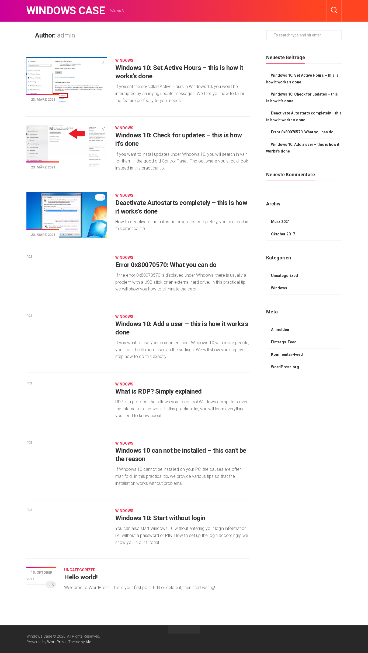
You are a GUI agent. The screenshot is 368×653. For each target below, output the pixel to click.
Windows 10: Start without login (160, 518)
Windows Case (65, 10)
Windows (124, 60)
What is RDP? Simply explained (158, 391)
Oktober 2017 (283, 234)
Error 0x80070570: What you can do (166, 265)
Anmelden (280, 329)
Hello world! (81, 577)
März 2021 (280, 221)
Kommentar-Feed (287, 354)
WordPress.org (285, 367)
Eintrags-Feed (284, 342)
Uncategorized (80, 570)
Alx (88, 642)
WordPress (57, 642)
